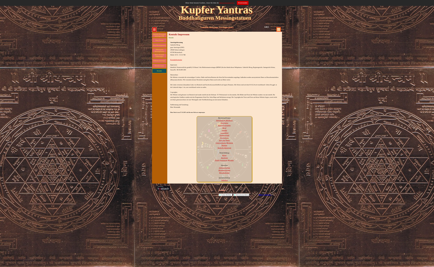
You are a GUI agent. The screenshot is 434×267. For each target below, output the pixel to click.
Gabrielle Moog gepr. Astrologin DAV (159, 35)
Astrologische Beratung (224, 120)
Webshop (224, 180)
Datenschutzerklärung (242, 195)
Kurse (224, 155)
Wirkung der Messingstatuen (159, 50)
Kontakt (222, 190)
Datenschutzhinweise (226, 3)
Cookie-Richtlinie (226, 195)
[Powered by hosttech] (163, 189)
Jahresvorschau (224, 168)
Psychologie (224, 138)
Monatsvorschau (224, 170)
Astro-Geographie (224, 125)
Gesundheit (224, 133)
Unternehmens (221, 143)
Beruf (224, 128)
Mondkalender (224, 173)
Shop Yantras (159, 40)
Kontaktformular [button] (176, 60)
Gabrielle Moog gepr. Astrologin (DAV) (217, 27)
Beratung (229, 143)
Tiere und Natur (224, 140)
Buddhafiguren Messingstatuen (215, 18)
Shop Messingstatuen (159, 45)
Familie (224, 130)
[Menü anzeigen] (154, 29)
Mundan (231, 160)
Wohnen (224, 145)
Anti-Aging (224, 123)
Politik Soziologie (221, 160)
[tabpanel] (224, 77)
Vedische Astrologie (224, 148)
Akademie (224, 158)
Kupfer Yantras (217, 10)
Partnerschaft (224, 135)
